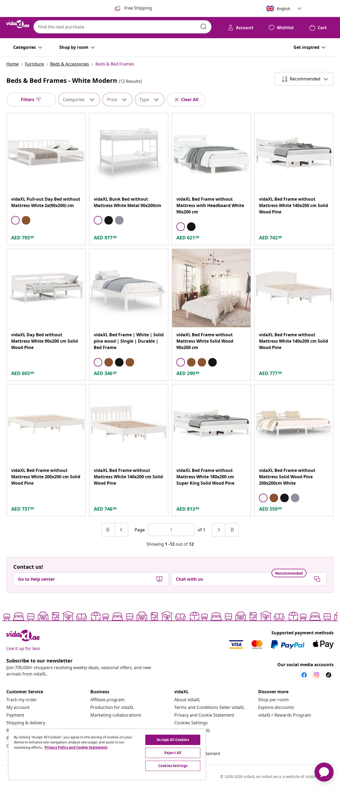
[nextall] (232, 529)
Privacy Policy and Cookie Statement (76, 747)
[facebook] (304, 675)
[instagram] (316, 675)
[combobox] (122, 26)
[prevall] (108, 529)
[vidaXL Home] (17, 24)
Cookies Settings (191, 723)
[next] (219, 529)
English (283, 8)
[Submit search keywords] (203, 26)
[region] (107, 754)
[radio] (15, 220)
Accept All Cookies (173, 739)
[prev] (121, 529)
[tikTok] (328, 675)
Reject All (172, 752)
